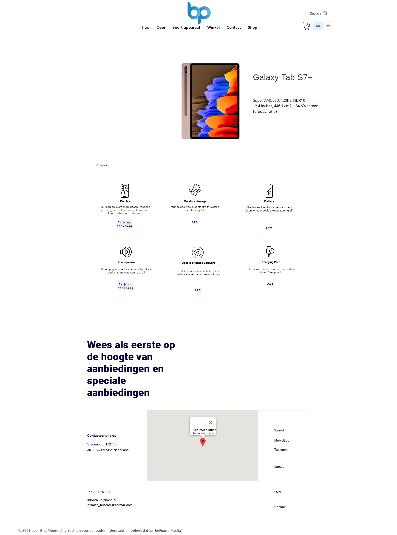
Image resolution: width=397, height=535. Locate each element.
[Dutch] (318, 26)
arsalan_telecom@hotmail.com (110, 505)
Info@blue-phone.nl (101, 500)
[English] (328, 26)
